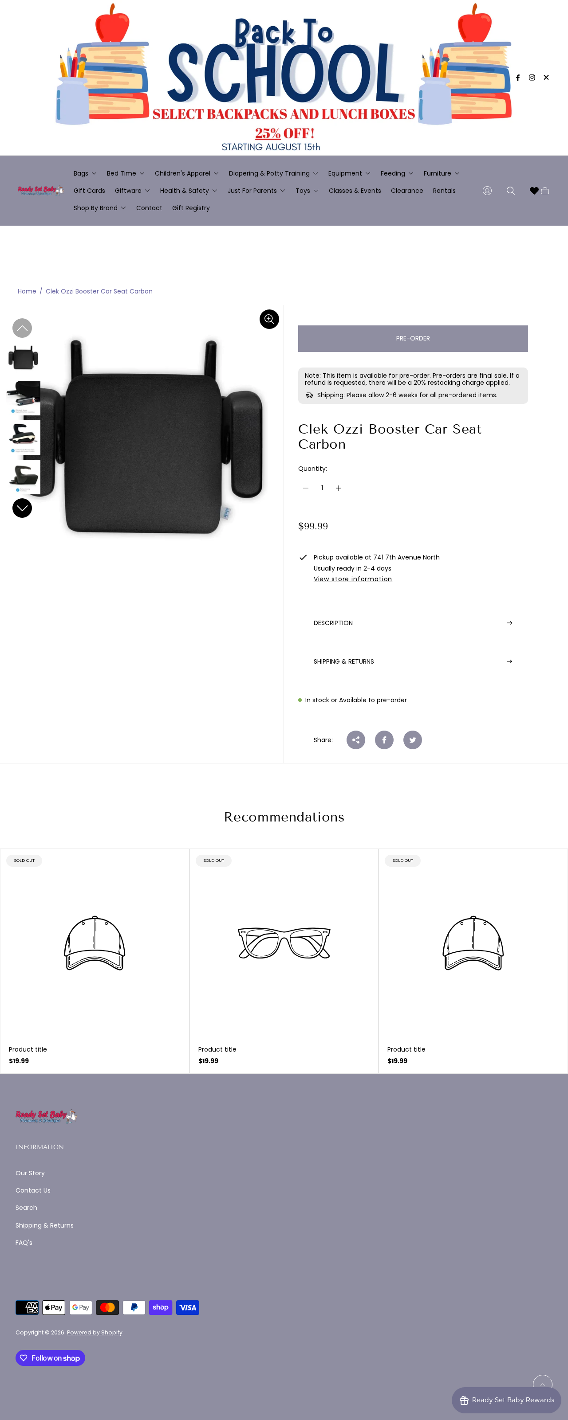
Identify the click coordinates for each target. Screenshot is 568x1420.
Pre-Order (413, 338)
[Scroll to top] (542, 1384)
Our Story (30, 1173)
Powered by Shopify (94, 1332)
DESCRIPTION (333, 622)
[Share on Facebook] (384, 740)
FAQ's (24, 1242)
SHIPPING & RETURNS (344, 661)
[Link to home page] (47, 1117)
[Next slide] (22, 508)
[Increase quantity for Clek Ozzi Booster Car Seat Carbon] (338, 488)
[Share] (356, 740)
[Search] (511, 190)
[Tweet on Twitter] (412, 740)
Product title (28, 1049)
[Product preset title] (94, 943)
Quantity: (312, 468)
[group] (23, 358)
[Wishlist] (534, 190)
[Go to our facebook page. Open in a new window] (518, 77)
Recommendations (284, 817)
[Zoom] (269, 319)
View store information (353, 579)
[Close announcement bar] (545, 77)
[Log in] (487, 190)
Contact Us (33, 1190)
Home (27, 291)
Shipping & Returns (45, 1225)
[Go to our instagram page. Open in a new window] (532, 77)
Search (26, 1207)
